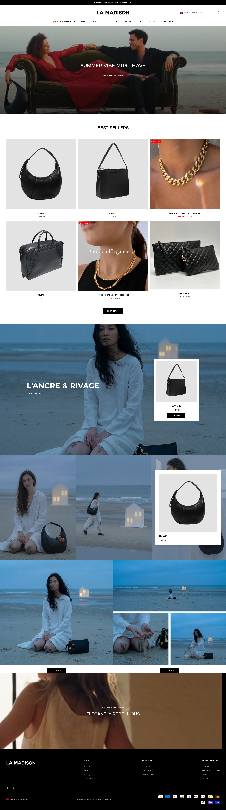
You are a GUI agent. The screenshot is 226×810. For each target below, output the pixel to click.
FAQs (204, 774)
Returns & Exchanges (211, 770)
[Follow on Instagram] (14, 787)
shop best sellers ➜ (113, 75)
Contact (205, 779)
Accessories (166, 22)
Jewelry (151, 22)
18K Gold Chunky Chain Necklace (185, 213)
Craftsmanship (148, 774)
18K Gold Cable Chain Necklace (113, 295)
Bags (138, 22)
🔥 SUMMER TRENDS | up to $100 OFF (70, 22)
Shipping (206, 766)
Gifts (96, 22)
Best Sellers (110, 22)
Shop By (127, 22)
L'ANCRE (113, 213)
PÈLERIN (41, 295)
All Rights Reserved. (104, 799)
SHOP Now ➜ (56, 671)
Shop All (87, 766)
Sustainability (147, 770)
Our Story (146, 766)
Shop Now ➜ (113, 311)
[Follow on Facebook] (7, 787)
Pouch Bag (184, 293)
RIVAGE (41, 213)
